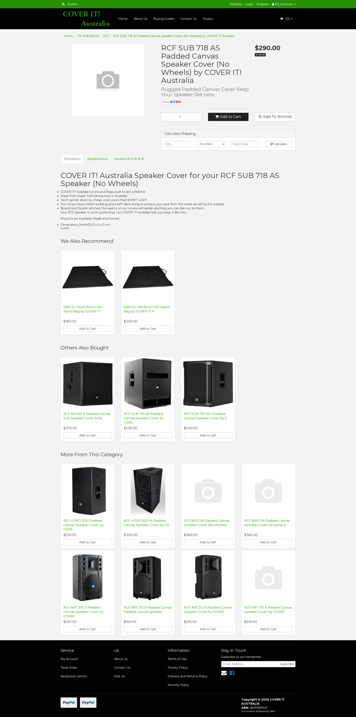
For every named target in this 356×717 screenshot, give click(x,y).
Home (123, 19)
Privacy (208, 19)
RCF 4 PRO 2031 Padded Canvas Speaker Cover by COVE (83, 525)
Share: (166, 101)
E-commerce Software (253, 711)
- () (286, 19)
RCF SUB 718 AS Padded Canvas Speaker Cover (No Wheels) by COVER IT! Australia (173, 36)
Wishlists (236, 4)
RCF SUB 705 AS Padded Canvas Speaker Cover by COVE (144, 418)
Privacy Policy (178, 667)
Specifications (97, 159)
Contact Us (188, 19)
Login (249, 4)
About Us (140, 19)
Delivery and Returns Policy (187, 676)
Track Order (69, 667)
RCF (106, 36)
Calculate (280, 144)
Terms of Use (177, 659)
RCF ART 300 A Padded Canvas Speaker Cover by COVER (83, 611)
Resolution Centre (74, 676)
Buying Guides (163, 19)
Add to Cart (230, 116)
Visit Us (119, 676)
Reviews (120, 159)
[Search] (63, 4)
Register (262, 4)
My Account (69, 659)
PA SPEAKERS (88, 36)
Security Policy (178, 685)
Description (72, 159)
